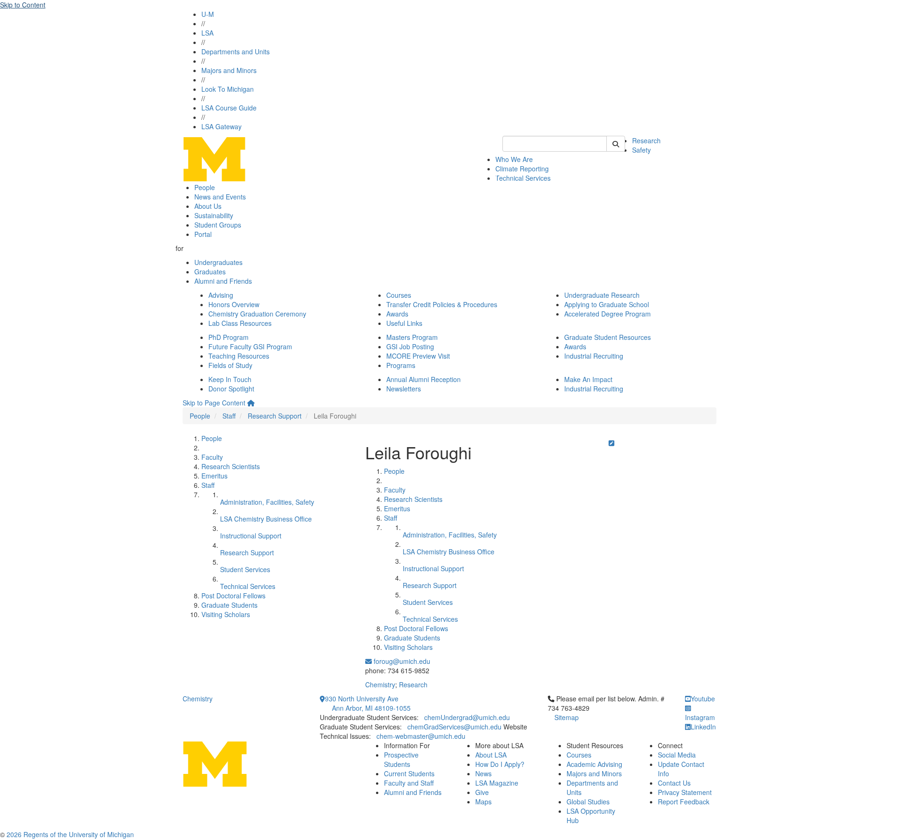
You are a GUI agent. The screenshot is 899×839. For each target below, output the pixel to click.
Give (482, 792)
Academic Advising (594, 764)
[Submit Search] (615, 144)
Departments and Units (235, 51)
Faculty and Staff (409, 782)
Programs (400, 365)
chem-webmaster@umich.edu (420, 736)
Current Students (409, 773)
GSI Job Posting (410, 346)
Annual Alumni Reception (423, 379)
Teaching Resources (238, 356)
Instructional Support (250, 535)
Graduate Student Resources (607, 337)
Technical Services (523, 178)
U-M (207, 14)
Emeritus (214, 475)
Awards (397, 313)
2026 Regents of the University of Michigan (70, 834)
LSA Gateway (221, 126)
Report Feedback (683, 801)
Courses (398, 295)
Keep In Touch (229, 379)
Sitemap (566, 717)
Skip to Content (22, 4)
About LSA (491, 754)
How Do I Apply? (499, 764)
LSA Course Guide (229, 107)
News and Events (220, 196)
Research (646, 140)
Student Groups (217, 224)
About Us (207, 206)
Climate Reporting (522, 168)
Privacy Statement (685, 792)
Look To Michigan (227, 89)
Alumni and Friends (223, 281)
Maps (483, 801)
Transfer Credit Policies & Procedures (441, 304)
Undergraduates (218, 262)
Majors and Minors (229, 70)
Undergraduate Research (602, 295)
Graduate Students (229, 605)
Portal (203, 234)
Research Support (275, 415)
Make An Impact (588, 379)
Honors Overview (233, 304)
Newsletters (403, 388)
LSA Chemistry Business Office (266, 518)
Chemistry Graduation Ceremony (257, 313)
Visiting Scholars (225, 614)
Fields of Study (230, 365)
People (204, 187)
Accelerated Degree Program (607, 313)
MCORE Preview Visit (418, 356)
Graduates (210, 271)
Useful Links (404, 323)
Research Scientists (230, 466)
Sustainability (213, 215)
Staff (229, 415)
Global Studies (588, 801)
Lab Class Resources (240, 323)
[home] (251, 402)
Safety (641, 150)
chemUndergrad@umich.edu (467, 717)
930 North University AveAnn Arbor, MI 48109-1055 (368, 703)
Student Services (245, 569)
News (483, 773)
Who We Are (514, 159)
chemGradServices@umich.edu (454, 726)
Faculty (212, 457)
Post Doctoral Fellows (233, 595)
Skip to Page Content (214, 402)
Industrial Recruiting (593, 356)
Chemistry (380, 684)
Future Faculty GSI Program (250, 346)
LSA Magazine (496, 782)
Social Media (677, 754)
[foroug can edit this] (611, 443)
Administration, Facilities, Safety (267, 502)
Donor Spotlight (231, 388)
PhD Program (228, 337)
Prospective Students (401, 759)
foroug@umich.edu (401, 661)
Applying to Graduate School (606, 304)
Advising (220, 295)
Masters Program (412, 337)
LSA (207, 32)
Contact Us (674, 782)
